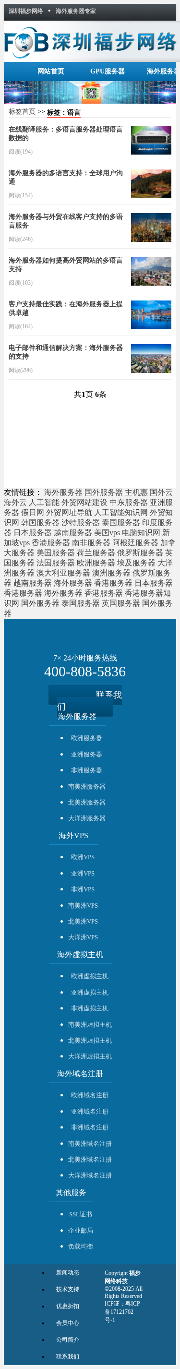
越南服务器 (73, 532)
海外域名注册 (80, 1073)
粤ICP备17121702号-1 (122, 1311)
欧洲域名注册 (89, 1095)
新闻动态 (67, 1272)
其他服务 (71, 1193)
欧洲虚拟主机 (89, 976)
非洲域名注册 (89, 1127)
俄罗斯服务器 (140, 553)
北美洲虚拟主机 (90, 1040)
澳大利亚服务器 (63, 573)
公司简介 (67, 1339)
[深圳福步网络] (90, 39)
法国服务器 (55, 563)
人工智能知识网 (121, 512)
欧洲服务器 (96, 563)
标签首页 (22, 111)
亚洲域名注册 (89, 1111)
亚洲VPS (83, 873)
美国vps (107, 532)
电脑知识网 (141, 532)
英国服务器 (121, 603)
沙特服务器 (80, 522)
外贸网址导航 (69, 512)
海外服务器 (63, 492)
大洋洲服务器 (87, 818)
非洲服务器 (86, 770)
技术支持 (67, 1289)
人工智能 (44, 502)
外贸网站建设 (84, 502)
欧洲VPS (83, 857)
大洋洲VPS (83, 937)
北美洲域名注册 (90, 1159)
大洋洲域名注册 (90, 1175)
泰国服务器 (121, 522)
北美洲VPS (83, 921)
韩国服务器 (40, 522)
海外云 (15, 502)
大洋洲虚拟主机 (90, 1056)
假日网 (32, 512)
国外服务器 (103, 492)
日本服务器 (32, 532)
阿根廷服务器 (135, 543)
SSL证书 (80, 1214)
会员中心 (67, 1323)
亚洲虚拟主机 (89, 992)
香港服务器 (51, 543)
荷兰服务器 (96, 553)
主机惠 (136, 492)
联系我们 (89, 700)
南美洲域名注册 (90, 1143)
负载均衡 (80, 1246)
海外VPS (73, 835)
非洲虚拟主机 (89, 1008)
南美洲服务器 (87, 786)
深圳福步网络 (26, 11)
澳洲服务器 (111, 573)
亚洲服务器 (86, 754)
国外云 (161, 492)
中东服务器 (128, 502)
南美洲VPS (83, 905)
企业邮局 (80, 1230)
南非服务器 (91, 543)
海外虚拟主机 (80, 954)
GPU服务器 (107, 71)
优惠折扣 (67, 1306)
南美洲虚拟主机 (90, 1024)
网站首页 (50, 71)
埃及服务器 (136, 563)
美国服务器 (55, 553)
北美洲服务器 (87, 802)
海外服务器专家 (76, 11)
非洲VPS (83, 889)
